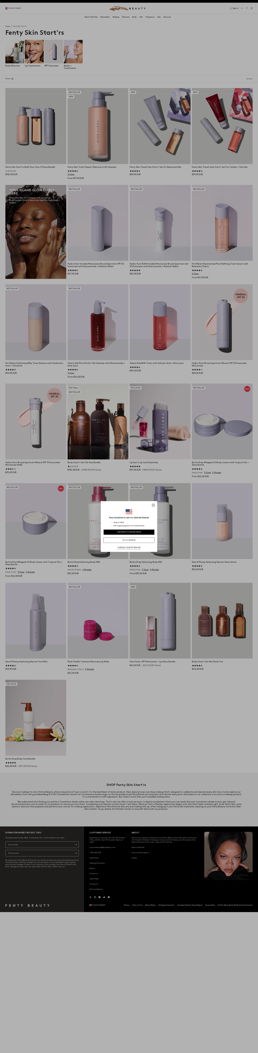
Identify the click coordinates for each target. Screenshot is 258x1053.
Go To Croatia (129, 540)
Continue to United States (129, 532)
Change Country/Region (129, 547)
